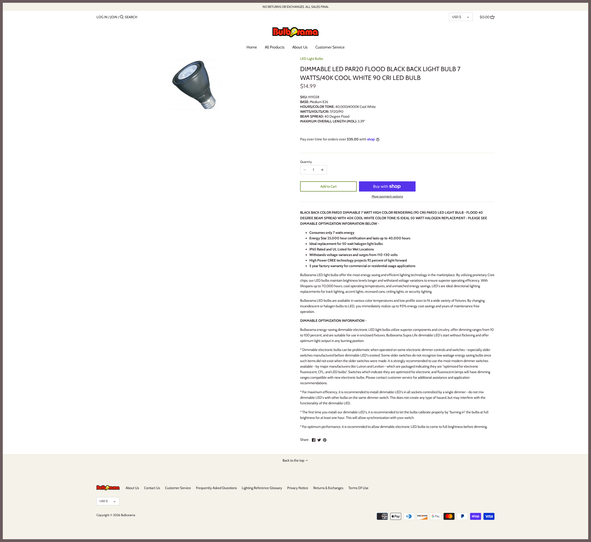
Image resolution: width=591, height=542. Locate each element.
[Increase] (322, 169)
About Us (132, 488)
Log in (102, 17)
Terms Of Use (358, 488)
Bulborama (128, 515)
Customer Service (178, 488)
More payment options (387, 196)
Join (113, 17)
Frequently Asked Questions (216, 488)
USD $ (456, 17)
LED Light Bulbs (311, 59)
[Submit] (122, 17)
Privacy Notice (297, 488)
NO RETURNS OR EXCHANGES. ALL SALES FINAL (295, 7)
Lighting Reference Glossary (262, 488)
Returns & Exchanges (328, 488)
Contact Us (152, 488)
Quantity (306, 162)
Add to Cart (328, 186)
